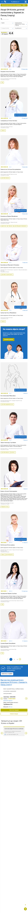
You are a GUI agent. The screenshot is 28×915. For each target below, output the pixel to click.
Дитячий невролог (5, 452)
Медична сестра (4, 506)
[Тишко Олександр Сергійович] (14, 431)
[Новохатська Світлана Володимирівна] (14, 157)
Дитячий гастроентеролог (6, 274)
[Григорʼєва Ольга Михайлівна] (14, 301)
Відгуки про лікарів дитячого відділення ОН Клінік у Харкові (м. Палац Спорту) (14, 682)
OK (23, 5)
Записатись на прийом (7, 673)
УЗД (2, 82)
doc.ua (10, 707)
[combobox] (7, 28)
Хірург (2, 554)
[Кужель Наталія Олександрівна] (14, 482)
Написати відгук (14, 713)
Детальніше (18, 5)
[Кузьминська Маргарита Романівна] (14, 253)
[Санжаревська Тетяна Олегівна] (14, 109)
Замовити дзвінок (8, 339)
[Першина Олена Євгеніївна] (14, 60)
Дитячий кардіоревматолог (7, 404)
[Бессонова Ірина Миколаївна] (14, 384)
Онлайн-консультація (21, 210)
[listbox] (7, 23)
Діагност (13, 452)
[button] (25, 904)
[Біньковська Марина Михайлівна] (14, 205)
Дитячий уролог (9, 554)
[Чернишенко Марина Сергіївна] (14, 582)
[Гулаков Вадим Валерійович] (14, 631)
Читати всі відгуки (14, 710)
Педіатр (3, 130)
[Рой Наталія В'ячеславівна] (14, 534)
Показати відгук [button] (7, 700)
